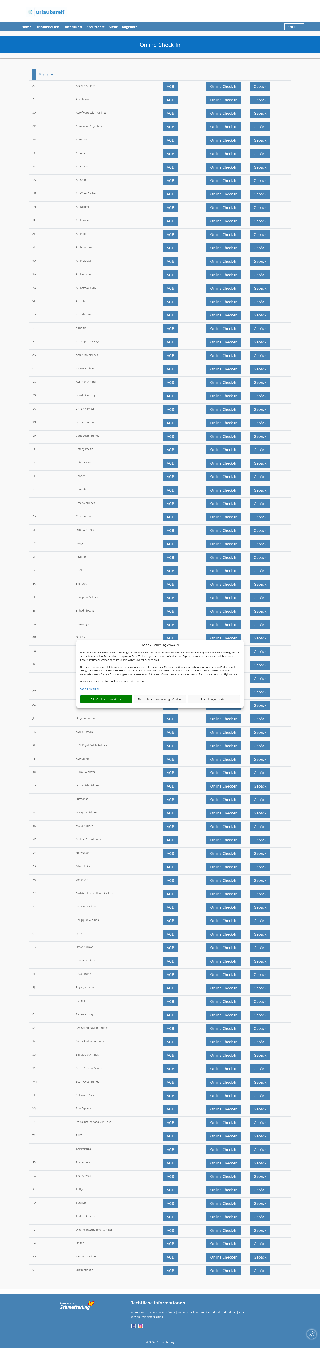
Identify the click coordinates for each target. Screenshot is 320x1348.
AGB (170, 86)
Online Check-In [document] (160, 44)
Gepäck (260, 86)
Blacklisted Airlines (224, 1312)
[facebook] (133, 1327)
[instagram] (140, 1327)
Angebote (130, 27)
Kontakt (294, 26)
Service (205, 1312)
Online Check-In (223, 86)
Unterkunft (72, 27)
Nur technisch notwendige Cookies (160, 699)
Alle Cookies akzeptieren (106, 699)
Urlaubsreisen (47, 27)
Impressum (137, 1312)
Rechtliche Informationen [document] (157, 1302)
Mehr (113, 27)
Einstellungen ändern (213, 699)
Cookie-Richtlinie (89, 688)
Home (26, 27)
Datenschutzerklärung (161, 1312)
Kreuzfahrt (95, 27)
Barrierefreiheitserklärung (146, 1317)
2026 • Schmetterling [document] (161, 1342)
